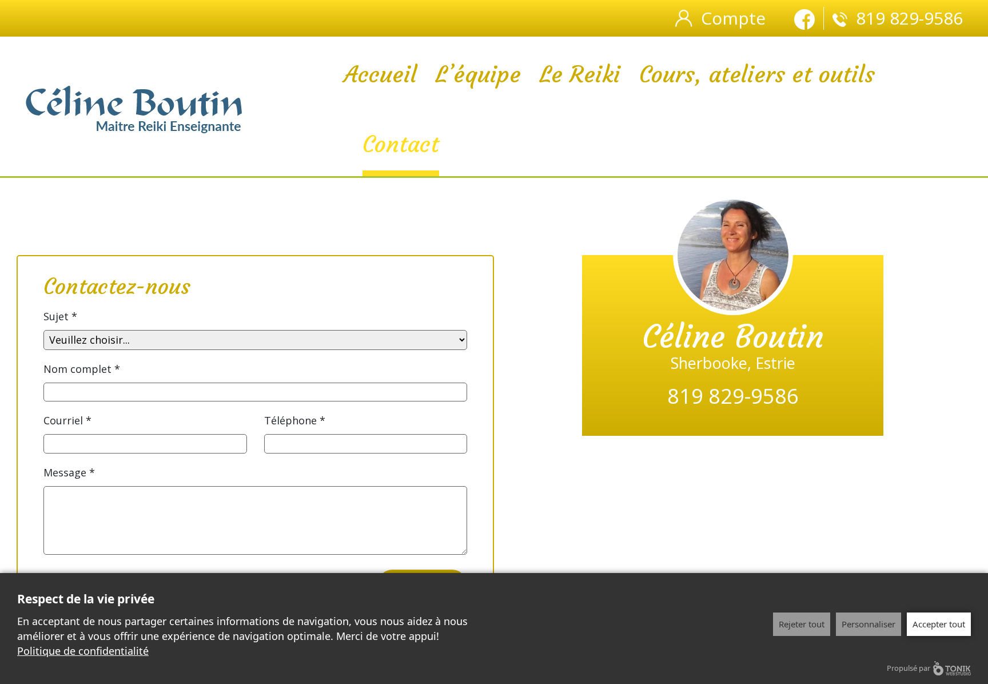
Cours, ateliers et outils (757, 74)
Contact (400, 144)
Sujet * (60, 316)
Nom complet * (81, 369)
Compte (733, 18)
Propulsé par (908, 668)
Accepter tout (939, 624)
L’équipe (478, 74)
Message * (69, 472)
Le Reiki (580, 74)
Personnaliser (868, 624)
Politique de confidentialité (83, 651)
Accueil (380, 74)
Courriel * (67, 420)
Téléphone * (294, 420)
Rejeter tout (801, 624)
